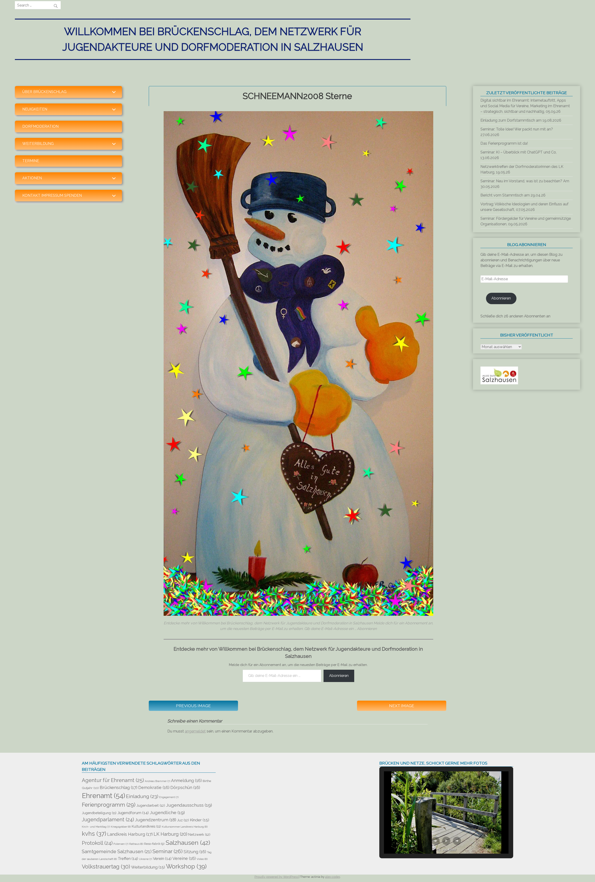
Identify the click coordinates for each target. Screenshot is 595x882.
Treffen (128, 858)
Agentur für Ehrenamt (113, 780)
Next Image (401, 705)
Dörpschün (185, 787)
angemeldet (195, 731)
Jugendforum (133, 812)
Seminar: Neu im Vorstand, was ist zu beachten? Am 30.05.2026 (524, 184)
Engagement (168, 797)
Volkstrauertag (106, 866)
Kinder (199, 820)
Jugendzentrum (155, 819)
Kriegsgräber (121, 826)
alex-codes (332, 877)
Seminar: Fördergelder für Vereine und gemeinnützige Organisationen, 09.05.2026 (525, 221)
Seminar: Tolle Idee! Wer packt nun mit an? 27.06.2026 (516, 132)
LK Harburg (170, 834)
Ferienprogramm (109, 805)
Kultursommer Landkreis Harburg (185, 826)
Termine (30, 161)
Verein (162, 858)
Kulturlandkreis (146, 826)
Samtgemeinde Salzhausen (117, 851)
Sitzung (195, 851)
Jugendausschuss (189, 805)
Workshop (186, 866)
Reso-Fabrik (154, 843)
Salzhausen (187, 842)
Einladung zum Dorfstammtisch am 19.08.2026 (520, 120)
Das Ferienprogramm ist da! (504, 143)
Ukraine (145, 859)
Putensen (120, 843)
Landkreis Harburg (130, 834)
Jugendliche (167, 812)
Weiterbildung (148, 867)
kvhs (94, 833)
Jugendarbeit (150, 805)
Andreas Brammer (157, 781)
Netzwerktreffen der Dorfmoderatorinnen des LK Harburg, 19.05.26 (521, 169)
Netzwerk (199, 834)
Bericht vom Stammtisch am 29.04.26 (512, 195)
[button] (435, 841)
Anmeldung (186, 780)
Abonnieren (339, 675)
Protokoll (97, 843)
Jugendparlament (108, 819)
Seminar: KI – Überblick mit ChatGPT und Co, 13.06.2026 (518, 155)
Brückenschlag (118, 787)
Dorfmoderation (40, 126)
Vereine (184, 858)
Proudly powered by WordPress (277, 877)
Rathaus (136, 843)
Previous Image (193, 705)
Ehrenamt (103, 796)
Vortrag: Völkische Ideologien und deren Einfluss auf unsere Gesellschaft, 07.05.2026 (524, 207)
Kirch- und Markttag (96, 826)
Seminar (167, 851)
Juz (183, 820)
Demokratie (153, 787)
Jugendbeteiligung (99, 813)
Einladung (142, 796)
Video (202, 859)
